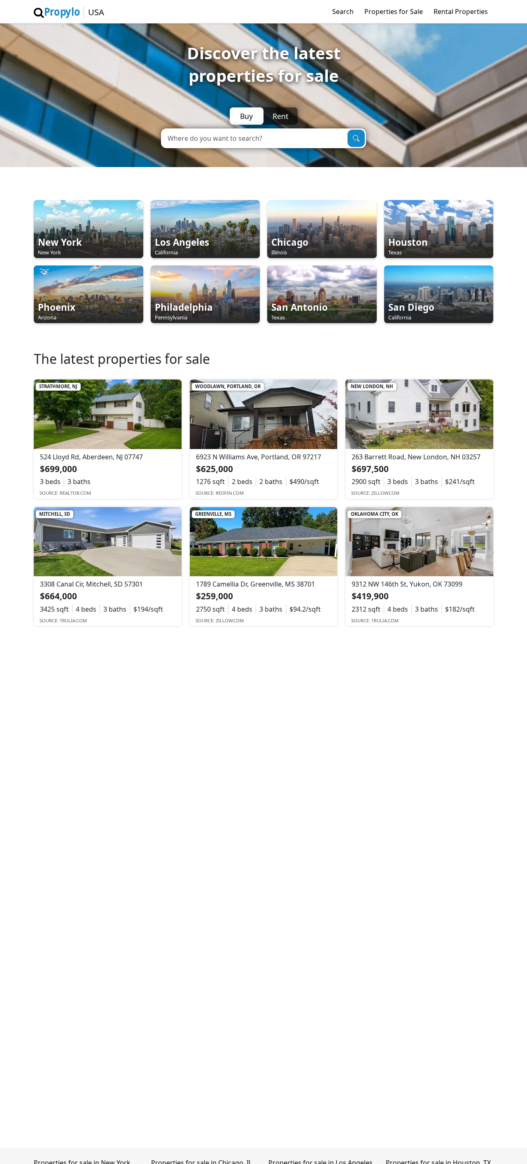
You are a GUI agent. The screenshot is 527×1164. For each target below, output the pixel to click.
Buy (246, 116)
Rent (280, 116)
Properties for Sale (393, 11)
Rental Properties (461, 11)
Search (343, 11)
